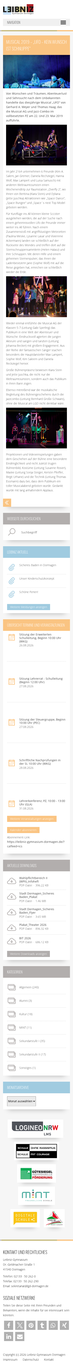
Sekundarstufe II (29, 1054)
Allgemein (25, 987)
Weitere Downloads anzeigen (28, 954)
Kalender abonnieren (23, 830)
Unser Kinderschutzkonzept (36, 578)
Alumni (23, 1001)
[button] (8, 1325)
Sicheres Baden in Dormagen (37, 565)
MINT (22, 1027)
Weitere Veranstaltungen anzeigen (32, 819)
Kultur (23, 1014)
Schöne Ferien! (28, 592)
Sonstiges (25, 1068)
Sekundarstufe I (29, 1041)
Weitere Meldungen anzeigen (28, 607)
